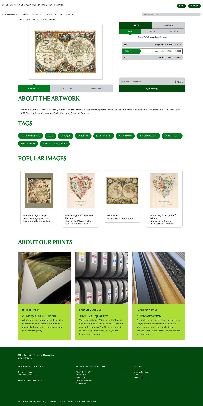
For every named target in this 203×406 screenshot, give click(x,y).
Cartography (172, 136)
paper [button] (136, 25)
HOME (20, 19)
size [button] (130, 31)
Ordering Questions (84, 380)
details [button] (174, 31)
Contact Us (80, 378)
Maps (50, 136)
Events (136, 375)
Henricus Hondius (30, 136)
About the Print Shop (85, 372)
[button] (152, 44)
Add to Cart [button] (152, 89)
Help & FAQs (81, 375)
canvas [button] (168, 25)
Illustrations (103, 136)
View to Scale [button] (97, 89)
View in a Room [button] (65, 89)
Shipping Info (81, 383)
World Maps (125, 136)
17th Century (28, 144)
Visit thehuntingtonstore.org (30, 380)
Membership (139, 378)
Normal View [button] (33, 89)
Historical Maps (148, 136)
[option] (39, 197)
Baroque (65, 136)
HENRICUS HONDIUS (32, 19)
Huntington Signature (55, 144)
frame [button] (152, 31)
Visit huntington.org (142, 372)
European (83, 136)
